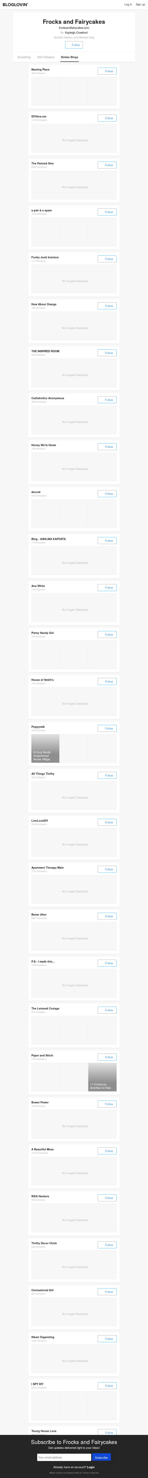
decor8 (35, 492)
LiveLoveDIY (39, 820)
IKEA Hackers (40, 1196)
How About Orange (43, 304)
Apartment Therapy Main (47, 867)
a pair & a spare (41, 210)
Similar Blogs (69, 57)
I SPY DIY (37, 1384)
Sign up (140, 4)
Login (91, 1467)
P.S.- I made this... (43, 961)
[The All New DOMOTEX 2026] (45, 513)
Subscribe (101, 1457)
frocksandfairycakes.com (74, 28)
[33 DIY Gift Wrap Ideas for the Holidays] (45, 1077)
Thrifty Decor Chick (44, 1243)
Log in (128, 4)
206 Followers (45, 57)
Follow (76, 45)
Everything (24, 57)
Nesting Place (40, 69)
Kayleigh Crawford (76, 32)
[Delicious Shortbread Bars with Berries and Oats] (74, 1077)
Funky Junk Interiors (45, 257)
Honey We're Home (43, 445)
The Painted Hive (42, 163)
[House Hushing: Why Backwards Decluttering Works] (45, 91)
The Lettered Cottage (45, 1008)
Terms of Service (91, 1472)
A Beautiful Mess (42, 1149)
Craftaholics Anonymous (47, 398)
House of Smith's (42, 680)
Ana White (38, 586)
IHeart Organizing (42, 1337)
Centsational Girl (42, 1290)
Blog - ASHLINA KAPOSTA (48, 539)
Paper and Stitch (42, 1055)
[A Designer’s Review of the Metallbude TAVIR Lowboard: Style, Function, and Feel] (102, 513)
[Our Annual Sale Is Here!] (102, 232)
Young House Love (43, 1431)
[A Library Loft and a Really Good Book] (45, 1030)
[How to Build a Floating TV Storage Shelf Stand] (102, 654)
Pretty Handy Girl (42, 633)
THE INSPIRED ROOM (45, 351)
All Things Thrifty (42, 774)
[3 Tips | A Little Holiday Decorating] (74, 1405)
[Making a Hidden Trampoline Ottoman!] (74, 232)
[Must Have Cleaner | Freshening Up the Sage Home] (45, 1405)
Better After (38, 914)
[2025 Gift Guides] (74, 91)
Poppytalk (38, 727)
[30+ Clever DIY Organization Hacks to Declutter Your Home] (74, 654)
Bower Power (40, 1102)
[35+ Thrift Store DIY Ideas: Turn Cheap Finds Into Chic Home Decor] (45, 654)
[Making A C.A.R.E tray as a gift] (45, 232)
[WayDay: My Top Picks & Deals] (102, 91)
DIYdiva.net (38, 116)
